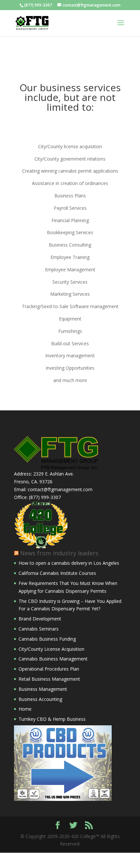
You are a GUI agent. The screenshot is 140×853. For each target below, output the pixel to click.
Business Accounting (40, 699)
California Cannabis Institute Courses (57, 573)
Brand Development (40, 619)
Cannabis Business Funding (47, 639)
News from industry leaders (59, 553)
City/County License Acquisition (51, 649)
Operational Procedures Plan (49, 669)
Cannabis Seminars (39, 629)
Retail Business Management (49, 679)
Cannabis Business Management (53, 659)
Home (25, 709)
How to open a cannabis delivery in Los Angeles (69, 563)
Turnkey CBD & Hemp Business (52, 719)
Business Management (43, 689)
